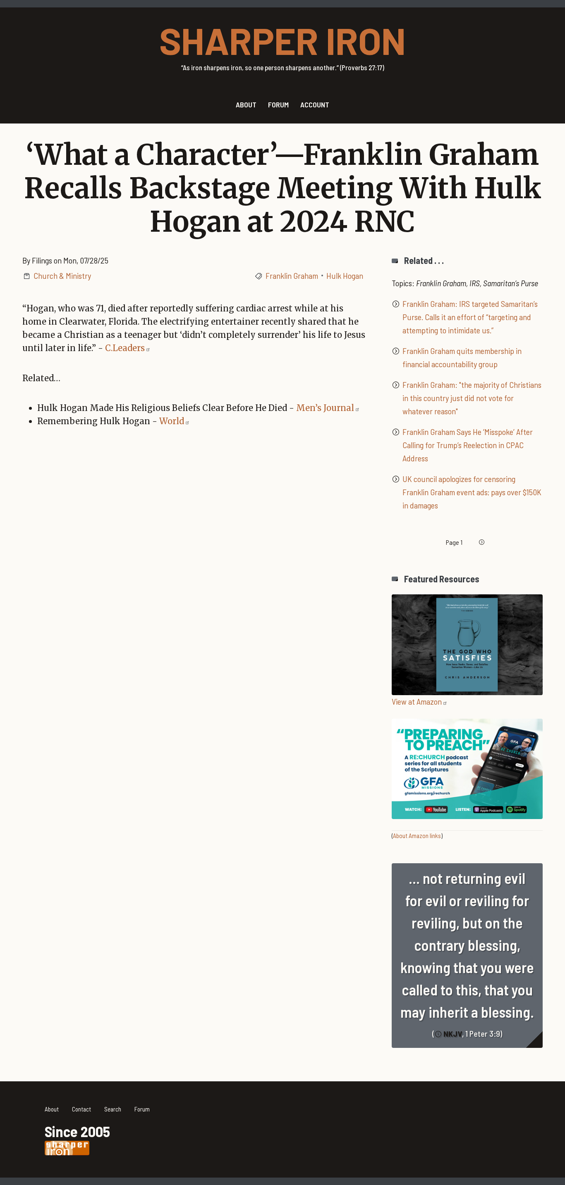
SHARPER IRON (282, 40)
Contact (81, 1109)
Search (112, 1109)
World (171, 421)
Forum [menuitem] (278, 104)
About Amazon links (417, 835)
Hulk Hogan (344, 275)
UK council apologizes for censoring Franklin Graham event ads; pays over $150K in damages (471, 492)
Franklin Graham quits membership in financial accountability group (462, 357)
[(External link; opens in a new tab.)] (467, 643)
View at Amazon (417, 701)
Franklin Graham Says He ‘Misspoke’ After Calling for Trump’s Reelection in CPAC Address (467, 445)
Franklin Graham (292, 275)
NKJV (452, 1033)
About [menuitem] (246, 104)
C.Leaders (125, 348)
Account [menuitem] (314, 104)
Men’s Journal (325, 408)
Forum (142, 1109)
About (52, 1109)
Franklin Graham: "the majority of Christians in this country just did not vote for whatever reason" (471, 398)
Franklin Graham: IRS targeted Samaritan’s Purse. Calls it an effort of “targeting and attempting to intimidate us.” (470, 317)
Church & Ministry (62, 275)
